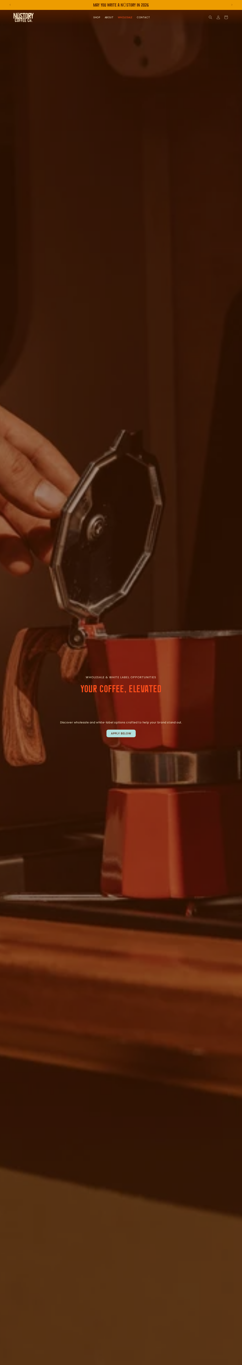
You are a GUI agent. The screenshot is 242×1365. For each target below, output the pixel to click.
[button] (210, 17)
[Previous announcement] (10, 4)
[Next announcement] (232, 4)
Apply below (121, 733)
